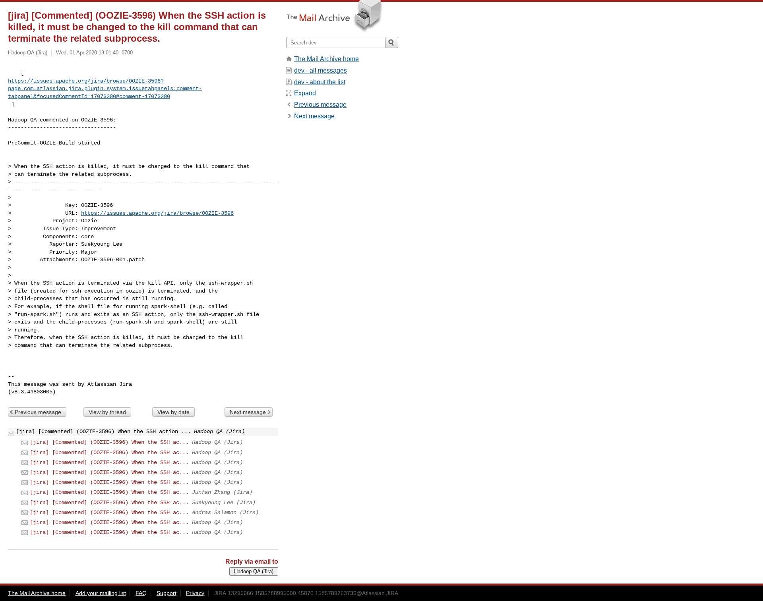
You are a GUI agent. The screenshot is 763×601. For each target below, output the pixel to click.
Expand (305, 93)
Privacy (195, 593)
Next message (248, 412)
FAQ (141, 593)
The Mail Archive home (326, 59)
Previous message (38, 412)
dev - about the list (319, 82)
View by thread (107, 412)
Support (166, 593)
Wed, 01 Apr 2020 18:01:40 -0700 (94, 53)
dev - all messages (320, 70)
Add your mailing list (101, 593)
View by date (173, 412)
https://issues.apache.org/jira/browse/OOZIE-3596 (157, 213)
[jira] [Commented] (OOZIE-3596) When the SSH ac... (109, 442)
